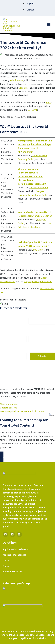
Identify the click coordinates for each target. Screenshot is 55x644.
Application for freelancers (15, 549)
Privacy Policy (39, 638)
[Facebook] (5, 534)
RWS (48, 102)
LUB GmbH (38, 249)
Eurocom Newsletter (12, 571)
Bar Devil (32, 109)
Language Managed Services (38, 281)
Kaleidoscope (16, 80)
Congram (22, 87)
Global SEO (9, 281)
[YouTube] (19, 534)
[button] (27, 458)
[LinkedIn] (12, 534)
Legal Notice (25, 638)
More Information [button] (8, 403)
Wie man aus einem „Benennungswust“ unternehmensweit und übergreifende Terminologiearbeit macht (32, 176)
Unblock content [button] (8, 407)
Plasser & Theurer (39, 187)
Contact (7, 560)
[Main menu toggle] (48, 24)
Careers (6, 566)
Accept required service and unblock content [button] (22, 411)
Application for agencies (14, 554)
